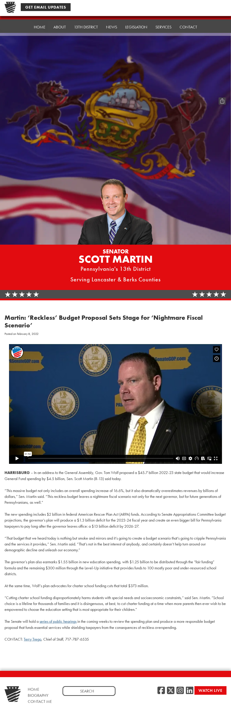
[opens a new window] (222, 92)
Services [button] (163, 27)
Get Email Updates (45, 7)
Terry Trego (32, 639)
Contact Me (40, 701)
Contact (188, 27)
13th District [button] (86, 27)
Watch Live (210, 690)
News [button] (111, 27)
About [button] (59, 27)
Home (39, 27)
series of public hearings (57, 621)
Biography (38, 695)
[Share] (222, 101)
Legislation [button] (136, 27)
